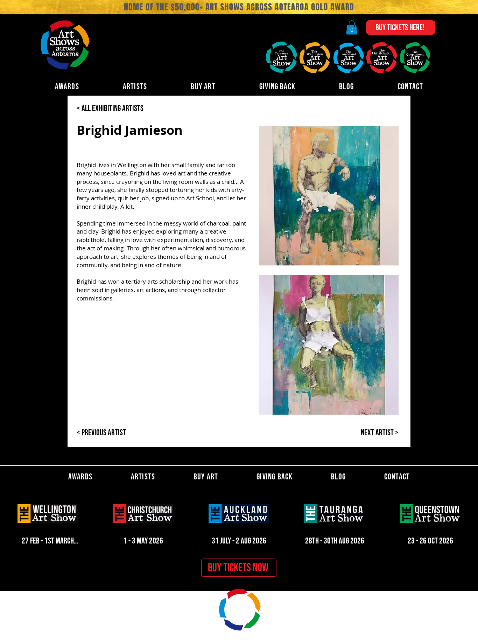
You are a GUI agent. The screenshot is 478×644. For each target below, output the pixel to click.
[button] (352, 27)
